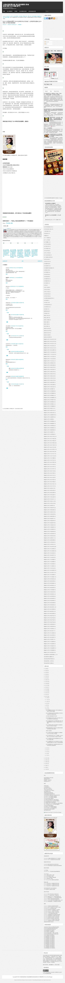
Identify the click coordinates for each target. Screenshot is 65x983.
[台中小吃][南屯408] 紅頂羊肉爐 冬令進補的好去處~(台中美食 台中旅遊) (54, 725)
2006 (46, 765)
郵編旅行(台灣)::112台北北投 (49, 356)
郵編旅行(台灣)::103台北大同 (49, 341)
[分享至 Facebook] (7, 226)
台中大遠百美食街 (47, 255)
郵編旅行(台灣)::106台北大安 (49, 347)
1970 (46, 769)
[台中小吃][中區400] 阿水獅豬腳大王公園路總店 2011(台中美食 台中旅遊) (54, 733)
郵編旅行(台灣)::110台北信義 (49, 352)
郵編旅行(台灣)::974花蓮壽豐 (49, 648)
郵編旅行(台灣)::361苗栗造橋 (49, 434)
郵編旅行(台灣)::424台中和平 (49, 466)
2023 (46, 674)
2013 (46, 692)
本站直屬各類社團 (22, 11)
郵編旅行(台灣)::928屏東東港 (49, 624)
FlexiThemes (20, 979)
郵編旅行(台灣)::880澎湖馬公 (49, 607)
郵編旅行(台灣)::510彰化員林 (49, 496)
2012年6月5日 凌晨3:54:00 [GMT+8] (16, 359)
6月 (47, 708)
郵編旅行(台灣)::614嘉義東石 (49, 527)
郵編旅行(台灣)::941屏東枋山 (49, 628)
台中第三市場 (46, 289)
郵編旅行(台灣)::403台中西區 (49, 442)
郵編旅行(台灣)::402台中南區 (49, 440)
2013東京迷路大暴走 (47, 229)
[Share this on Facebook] (6, 223)
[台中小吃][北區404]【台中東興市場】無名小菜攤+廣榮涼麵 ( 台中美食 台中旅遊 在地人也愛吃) (54, 722)
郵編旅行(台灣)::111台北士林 (49, 354)
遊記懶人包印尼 (47, 328)
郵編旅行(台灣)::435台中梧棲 (49, 481)
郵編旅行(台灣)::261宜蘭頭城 (49, 391)
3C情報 (15, 11)
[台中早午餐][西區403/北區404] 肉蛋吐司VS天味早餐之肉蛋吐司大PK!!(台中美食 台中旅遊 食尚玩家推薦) (35, 253)
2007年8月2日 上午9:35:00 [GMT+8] (15, 277)
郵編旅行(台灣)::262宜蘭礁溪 (49, 393)
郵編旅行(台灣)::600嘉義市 (49, 518)
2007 (46, 763)
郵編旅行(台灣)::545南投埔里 (49, 509)
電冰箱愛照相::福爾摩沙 (48, 656)
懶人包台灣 (5, 14)
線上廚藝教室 (9, 11)
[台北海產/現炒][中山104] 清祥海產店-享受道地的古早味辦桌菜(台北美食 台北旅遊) (55, 135)
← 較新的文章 (4, 261)
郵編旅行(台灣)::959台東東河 (49, 637)
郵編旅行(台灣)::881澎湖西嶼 (49, 609)
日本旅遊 (45, 313)
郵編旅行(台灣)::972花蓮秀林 (49, 643)
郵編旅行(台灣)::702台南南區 (49, 550)
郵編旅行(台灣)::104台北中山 (49, 343)
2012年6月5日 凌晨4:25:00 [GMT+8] (17, 384)
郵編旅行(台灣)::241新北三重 (49, 380)
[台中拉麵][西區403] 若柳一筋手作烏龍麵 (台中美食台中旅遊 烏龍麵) (54, 711)
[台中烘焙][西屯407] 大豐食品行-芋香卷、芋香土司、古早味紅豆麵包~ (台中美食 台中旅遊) (53, 94)
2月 (47, 753)
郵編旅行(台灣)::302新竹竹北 (49, 410)
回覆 (6, 274)
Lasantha (30, 979)
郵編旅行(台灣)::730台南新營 (49, 570)
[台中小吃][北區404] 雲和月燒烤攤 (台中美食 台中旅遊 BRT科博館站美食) (54, 714)
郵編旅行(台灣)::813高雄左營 (49, 591)
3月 (47, 751)
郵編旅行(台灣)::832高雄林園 (49, 602)
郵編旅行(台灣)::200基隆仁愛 (49, 362)
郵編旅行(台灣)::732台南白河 (49, 572)
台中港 (45, 285)
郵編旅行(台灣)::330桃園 (48, 419)
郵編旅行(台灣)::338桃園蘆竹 (49, 423)
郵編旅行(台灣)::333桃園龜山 (49, 421)
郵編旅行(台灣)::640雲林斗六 (49, 537)
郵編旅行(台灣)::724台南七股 (49, 568)
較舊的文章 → (40, 261)
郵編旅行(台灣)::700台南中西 (49, 546)
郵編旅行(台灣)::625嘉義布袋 (49, 531)
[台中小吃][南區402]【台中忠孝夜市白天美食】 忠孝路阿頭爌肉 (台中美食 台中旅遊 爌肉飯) (22, 22)
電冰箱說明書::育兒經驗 (48, 663)
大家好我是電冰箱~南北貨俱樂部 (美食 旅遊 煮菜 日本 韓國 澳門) (16, 5)
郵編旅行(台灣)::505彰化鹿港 (49, 492)
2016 (46, 687)
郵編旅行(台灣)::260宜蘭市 (49, 388)
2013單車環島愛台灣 (47, 226)
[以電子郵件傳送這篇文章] (4, 226)
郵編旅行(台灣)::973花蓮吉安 (49, 645)
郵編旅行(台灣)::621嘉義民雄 (49, 529)
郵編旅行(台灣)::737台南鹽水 (49, 576)
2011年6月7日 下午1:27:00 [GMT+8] (17, 335)
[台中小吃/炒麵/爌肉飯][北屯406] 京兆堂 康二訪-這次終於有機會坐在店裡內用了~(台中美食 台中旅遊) (6, 253)
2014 (46, 690)
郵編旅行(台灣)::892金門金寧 (49, 619)
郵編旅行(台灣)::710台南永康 (49, 557)
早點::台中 (30, 16)
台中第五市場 (46, 293)
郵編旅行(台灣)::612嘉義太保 (49, 524)
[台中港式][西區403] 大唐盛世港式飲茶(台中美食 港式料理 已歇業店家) (54, 745)
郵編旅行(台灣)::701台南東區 (49, 548)
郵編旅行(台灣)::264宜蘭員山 (49, 395)
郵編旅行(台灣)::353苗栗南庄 (49, 427)
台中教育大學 (46, 270)
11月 (47, 699)
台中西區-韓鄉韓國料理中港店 (51, 716)
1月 (47, 755)
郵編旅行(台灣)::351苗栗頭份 (49, 425)
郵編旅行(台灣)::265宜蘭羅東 (49, 397)
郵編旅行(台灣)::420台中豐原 (49, 462)
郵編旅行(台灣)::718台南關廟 (49, 561)
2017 (46, 685)
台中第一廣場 (46, 287)
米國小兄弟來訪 (49, 730)
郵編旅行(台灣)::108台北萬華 (49, 350)
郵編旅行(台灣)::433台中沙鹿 (49, 477)
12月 (47, 697)
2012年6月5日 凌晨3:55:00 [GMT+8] (17, 376)
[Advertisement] (22, 424)
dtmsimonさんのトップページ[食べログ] (52, 219)
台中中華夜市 (46, 248)
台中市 (11, 16)
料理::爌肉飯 (34, 16)
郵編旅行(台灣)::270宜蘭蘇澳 (49, 406)
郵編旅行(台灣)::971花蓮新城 (49, 641)
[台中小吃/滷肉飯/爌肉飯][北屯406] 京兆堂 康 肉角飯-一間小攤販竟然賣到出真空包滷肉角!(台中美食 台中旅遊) (27, 253)
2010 (46, 758)
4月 (47, 749)
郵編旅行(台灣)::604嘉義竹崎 (49, 520)
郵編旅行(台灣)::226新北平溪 (49, 367)
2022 (46, 676)
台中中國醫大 (46, 242)
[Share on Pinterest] (12, 223)
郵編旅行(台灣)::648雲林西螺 (49, 540)
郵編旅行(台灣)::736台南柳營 (49, 574)
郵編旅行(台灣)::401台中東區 (49, 438)
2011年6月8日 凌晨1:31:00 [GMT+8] (16, 343)
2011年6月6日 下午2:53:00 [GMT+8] (16, 325)
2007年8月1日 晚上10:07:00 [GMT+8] (15, 267)
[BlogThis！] (5, 226)
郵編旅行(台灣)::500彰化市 (49, 488)
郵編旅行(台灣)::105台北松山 (49, 345)
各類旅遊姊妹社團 (32, 11)
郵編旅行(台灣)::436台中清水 (49, 483)
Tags (51, 91)
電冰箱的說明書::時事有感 (48, 658)
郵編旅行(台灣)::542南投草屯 (49, 507)
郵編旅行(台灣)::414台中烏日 (49, 460)
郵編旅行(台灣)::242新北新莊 (49, 382)
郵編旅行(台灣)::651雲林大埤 (49, 544)
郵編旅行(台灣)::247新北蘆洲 (49, 384)
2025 (46, 670)
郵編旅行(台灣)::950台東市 (49, 630)
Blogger (60, 197)
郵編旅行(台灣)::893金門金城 (49, 622)
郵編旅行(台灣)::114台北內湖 (49, 358)
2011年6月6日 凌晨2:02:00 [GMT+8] (17, 302)
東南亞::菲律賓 (46, 319)
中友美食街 (46, 233)
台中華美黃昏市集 (47, 304)
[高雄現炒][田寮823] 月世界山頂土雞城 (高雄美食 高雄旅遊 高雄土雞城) (54, 728)
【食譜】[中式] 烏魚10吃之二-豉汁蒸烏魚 (52, 204)
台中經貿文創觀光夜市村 (48, 298)
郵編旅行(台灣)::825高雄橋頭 (49, 600)
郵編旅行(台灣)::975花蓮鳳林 (49, 650)
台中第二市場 (46, 291)
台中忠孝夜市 (15, 16)
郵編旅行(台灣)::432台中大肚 (49, 475)
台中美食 (20, 16)
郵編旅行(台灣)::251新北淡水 (49, 386)
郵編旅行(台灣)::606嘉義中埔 (49, 522)
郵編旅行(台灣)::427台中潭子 (49, 468)
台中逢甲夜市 (46, 306)
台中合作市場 (46, 250)
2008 (46, 761)
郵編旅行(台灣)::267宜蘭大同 (49, 399)
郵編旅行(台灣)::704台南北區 (49, 553)
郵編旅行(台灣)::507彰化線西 (49, 494)
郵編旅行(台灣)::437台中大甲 (49, 486)
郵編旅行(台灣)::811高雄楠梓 (49, 589)
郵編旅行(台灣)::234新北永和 (49, 371)
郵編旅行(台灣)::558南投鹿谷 (49, 516)
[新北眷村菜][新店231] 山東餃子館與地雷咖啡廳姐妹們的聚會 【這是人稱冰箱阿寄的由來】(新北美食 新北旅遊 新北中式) (53, 110)
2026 (46, 668)
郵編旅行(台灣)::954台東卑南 (49, 635)
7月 (47, 707)
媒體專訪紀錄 (46, 311)
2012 (46, 694)
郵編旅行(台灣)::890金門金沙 (49, 615)
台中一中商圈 (46, 237)
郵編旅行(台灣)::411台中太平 (49, 453)
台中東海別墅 (46, 276)
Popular (46, 91)
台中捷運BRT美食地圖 (48, 267)
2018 (46, 683)
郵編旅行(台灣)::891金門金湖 (49, 617)
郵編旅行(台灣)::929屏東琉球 (49, 626)
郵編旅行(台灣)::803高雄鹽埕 (49, 583)
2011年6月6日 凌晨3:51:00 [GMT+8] (17, 314)
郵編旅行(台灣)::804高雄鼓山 (49, 585)
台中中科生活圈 (47, 244)
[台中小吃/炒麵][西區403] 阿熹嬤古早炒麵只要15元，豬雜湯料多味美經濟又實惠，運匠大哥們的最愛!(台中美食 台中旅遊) (13, 253)
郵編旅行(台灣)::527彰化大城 (49, 503)
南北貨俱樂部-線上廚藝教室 (50, 203)
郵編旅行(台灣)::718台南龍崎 (49, 563)
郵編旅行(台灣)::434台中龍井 (49, 479)
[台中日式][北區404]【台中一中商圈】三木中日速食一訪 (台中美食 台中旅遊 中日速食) (54, 736)
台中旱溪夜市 (46, 272)
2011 (46, 696)
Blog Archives (56, 91)
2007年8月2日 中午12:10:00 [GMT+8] (16, 286)
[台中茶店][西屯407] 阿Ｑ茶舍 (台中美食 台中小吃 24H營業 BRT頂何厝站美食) (54, 718)
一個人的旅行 (46, 231)
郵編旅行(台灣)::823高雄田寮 (49, 598)
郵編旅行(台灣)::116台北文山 (49, 360)
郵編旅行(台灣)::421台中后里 (49, 464)
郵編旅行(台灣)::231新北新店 (49, 369)
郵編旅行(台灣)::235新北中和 (49, 373)
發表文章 (47, 41)
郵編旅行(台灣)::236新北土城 (49, 375)
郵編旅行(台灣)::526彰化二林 (49, 501)
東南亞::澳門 (46, 317)
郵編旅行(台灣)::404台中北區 (49, 445)
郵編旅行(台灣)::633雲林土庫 (49, 535)
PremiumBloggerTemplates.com (37, 979)
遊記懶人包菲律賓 (47, 337)
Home (4, 11)
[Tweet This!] (8, 223)
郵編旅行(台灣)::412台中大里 (49, 455)
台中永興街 (46, 283)
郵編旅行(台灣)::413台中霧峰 (49, 458)
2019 (46, 681)
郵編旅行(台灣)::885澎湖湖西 (49, 613)
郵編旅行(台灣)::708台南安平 (49, 555)
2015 (46, 689)
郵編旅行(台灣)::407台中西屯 (49, 449)
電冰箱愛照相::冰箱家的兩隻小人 (50, 654)
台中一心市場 (46, 239)
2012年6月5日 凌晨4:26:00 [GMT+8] (17, 351)
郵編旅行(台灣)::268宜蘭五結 (49, 401)
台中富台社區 (46, 259)
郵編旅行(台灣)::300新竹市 (49, 408)
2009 (46, 759)
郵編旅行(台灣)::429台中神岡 (49, 473)
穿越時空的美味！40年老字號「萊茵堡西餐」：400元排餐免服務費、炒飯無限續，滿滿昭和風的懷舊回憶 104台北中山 (56, 119)
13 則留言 (19, 24)
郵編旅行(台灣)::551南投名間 (49, 514)
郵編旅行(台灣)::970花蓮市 (49, 639)
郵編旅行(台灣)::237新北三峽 (49, 378)
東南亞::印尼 (46, 315)
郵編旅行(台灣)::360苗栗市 (49, 432)
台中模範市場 (46, 280)
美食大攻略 (46, 326)
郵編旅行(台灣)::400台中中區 (49, 436)
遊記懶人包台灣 (47, 330)
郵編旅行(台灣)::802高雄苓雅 (49, 581)
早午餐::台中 (25, 16)
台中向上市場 (46, 252)
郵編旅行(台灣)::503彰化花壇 (49, 490)
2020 (46, 679)
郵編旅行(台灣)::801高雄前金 (49, 578)
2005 (46, 767)
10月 (47, 701)
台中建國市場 (46, 263)
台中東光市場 (46, 274)
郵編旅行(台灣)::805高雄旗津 (49, 587)
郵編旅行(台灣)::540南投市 (49, 505)
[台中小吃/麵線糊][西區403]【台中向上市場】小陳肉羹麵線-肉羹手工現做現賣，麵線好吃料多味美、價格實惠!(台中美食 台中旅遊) (20, 253)
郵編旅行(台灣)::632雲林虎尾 (49, 533)
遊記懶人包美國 (47, 334)
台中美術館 (46, 300)
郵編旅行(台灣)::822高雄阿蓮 (49, 596)
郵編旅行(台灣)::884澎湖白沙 (49, 611)
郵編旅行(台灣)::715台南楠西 (49, 559)
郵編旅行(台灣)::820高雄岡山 (49, 594)
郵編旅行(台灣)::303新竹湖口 (49, 412)
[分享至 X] (6, 226)
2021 (46, 677)
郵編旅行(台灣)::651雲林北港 (49, 542)
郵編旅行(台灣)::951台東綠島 (49, 632)
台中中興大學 (46, 246)
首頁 (22, 261)
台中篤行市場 (46, 296)
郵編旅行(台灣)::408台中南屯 (49, 451)
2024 (46, 672)
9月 (47, 703)
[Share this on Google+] (10, 223)
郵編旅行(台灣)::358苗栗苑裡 (49, 429)
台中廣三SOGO (46, 261)
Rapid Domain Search (47, 979)
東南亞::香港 (46, 324)
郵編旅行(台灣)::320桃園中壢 (49, 414)
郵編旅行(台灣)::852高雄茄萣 (49, 604)
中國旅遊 (45, 235)
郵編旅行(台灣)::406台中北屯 (49, 447)
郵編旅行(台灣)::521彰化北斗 (49, 499)
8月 (47, 705)
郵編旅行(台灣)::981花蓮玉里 (49, 652)
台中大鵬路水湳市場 (47, 257)
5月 (47, 748)
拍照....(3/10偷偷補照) (48, 128)
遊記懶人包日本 (47, 332)
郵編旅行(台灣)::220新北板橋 (49, 365)
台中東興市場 (46, 278)
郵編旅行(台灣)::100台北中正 (49, 339)
